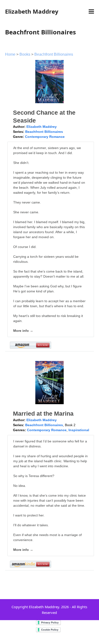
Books (24, 54)
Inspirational (78, 430)
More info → (23, 331)
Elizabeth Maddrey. (44, 606)
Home (10, 54)
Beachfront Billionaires (53, 54)
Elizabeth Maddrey (31, 11)
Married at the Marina (43, 413)
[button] (91, 12)
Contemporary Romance (45, 137)
